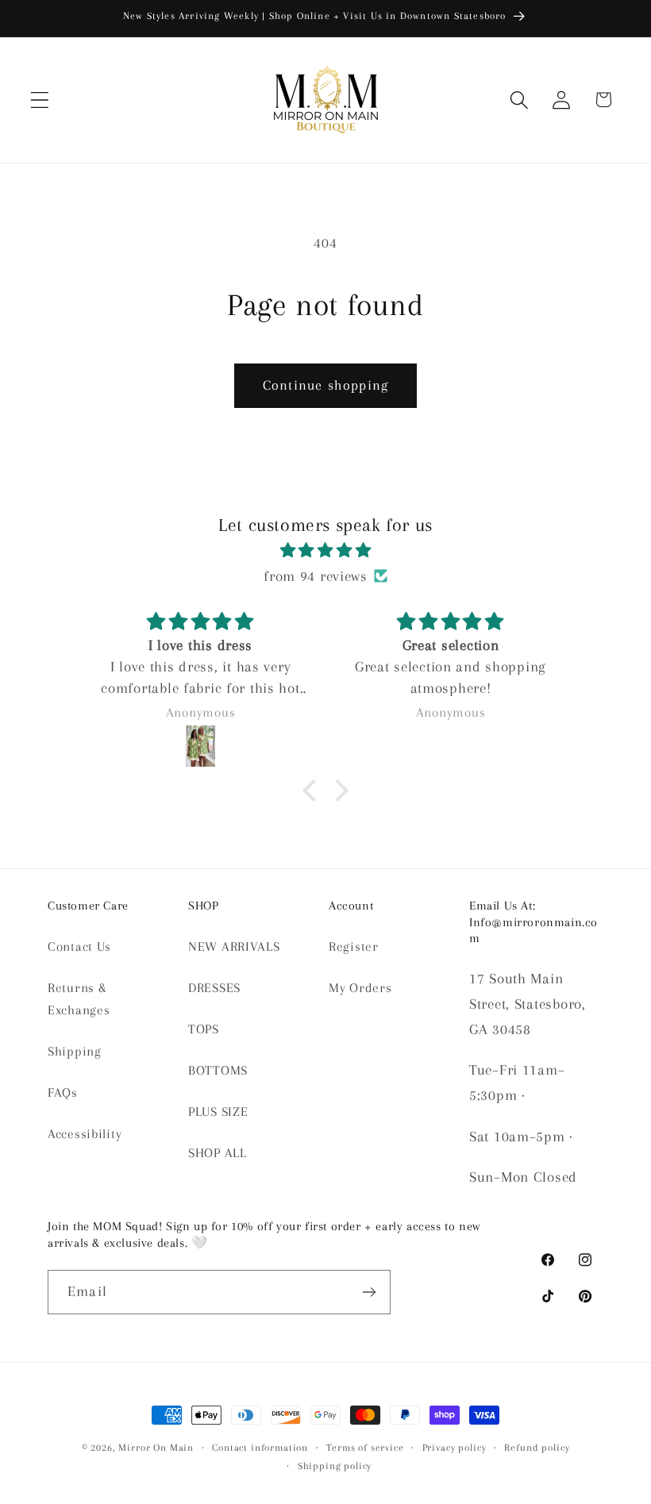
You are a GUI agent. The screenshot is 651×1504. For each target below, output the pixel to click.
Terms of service (364, 1447)
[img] (325, 550)
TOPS (203, 1029)
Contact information (260, 1447)
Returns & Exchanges (79, 998)
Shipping (75, 1051)
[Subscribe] (369, 1292)
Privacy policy (454, 1447)
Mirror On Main (156, 1447)
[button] (40, 100)
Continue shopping (325, 385)
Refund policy (536, 1447)
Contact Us (79, 946)
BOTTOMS (218, 1070)
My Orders (360, 987)
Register (354, 946)
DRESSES (214, 987)
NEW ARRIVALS (234, 946)
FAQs (63, 1092)
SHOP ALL (217, 1152)
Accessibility (84, 1133)
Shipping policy (335, 1465)
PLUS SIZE (218, 1111)
